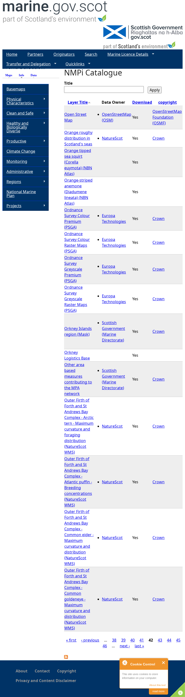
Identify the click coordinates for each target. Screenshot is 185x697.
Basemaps (16, 89)
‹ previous (90, 640)
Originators (64, 54)
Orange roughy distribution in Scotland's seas (78, 138)
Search (91, 54)
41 (141, 640)
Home (11, 54)
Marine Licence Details (126, 54)
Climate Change (21, 151)
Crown (158, 138)
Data (34, 75)
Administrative (17, 171)
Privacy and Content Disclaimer (46, 680)
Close (163, 662)
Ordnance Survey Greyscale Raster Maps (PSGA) (75, 299)
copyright (167, 102)
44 (169, 640)
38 (114, 640)
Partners (35, 54)
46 (105, 646)
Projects (11, 206)
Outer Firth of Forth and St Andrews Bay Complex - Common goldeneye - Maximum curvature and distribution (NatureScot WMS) (77, 599)
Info (22, 75)
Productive (14, 141)
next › (125, 646)
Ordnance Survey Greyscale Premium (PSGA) (73, 269)
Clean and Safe (17, 113)
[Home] (55, 12)
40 (132, 640)
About (21, 671)
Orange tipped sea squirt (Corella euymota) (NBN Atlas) (78, 162)
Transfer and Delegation (26, 64)
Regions (11, 181)
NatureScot (112, 138)
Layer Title (78, 102)
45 (178, 640)
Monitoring (14, 161)
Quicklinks (73, 64)
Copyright (66, 671)
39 (123, 640)
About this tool (157, 685)
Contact (42, 671)
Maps (8, 75)
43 (160, 640)
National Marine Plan (21, 193)
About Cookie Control (124, 662)
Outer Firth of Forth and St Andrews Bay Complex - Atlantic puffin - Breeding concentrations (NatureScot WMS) (78, 482)
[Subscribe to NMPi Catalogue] (66, 657)
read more (158, 691)
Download (142, 102)
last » (139, 646)
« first (71, 640)
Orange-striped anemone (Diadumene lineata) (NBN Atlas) (78, 192)
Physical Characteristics (18, 101)
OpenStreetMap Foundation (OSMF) (167, 117)
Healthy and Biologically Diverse (15, 127)
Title (68, 83)
